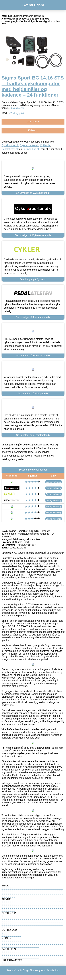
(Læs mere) (17, 108)
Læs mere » (33, 121)
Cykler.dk (45, 145)
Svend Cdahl (33, 5)
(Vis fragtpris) (16, 113)
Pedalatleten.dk (10, 149)
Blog (25, 970)
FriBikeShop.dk (31, 149)
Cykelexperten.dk (29, 145)
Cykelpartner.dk (10, 145)
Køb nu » (33, 130)
